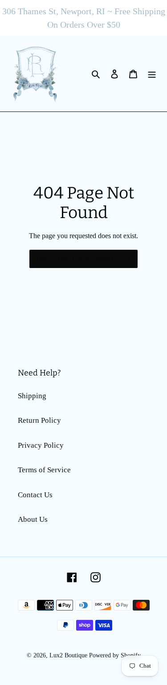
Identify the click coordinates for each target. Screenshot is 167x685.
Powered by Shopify (115, 655)
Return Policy (39, 420)
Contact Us (35, 495)
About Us (33, 519)
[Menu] (152, 73)
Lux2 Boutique (68, 655)
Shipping (32, 396)
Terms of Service (44, 470)
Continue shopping (77, 259)
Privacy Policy (41, 445)
